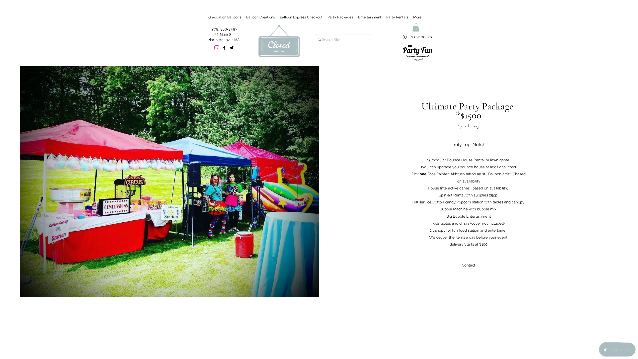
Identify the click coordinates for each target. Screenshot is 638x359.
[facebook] (224, 47)
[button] (415, 27)
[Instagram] (216, 47)
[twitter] (231, 47)
